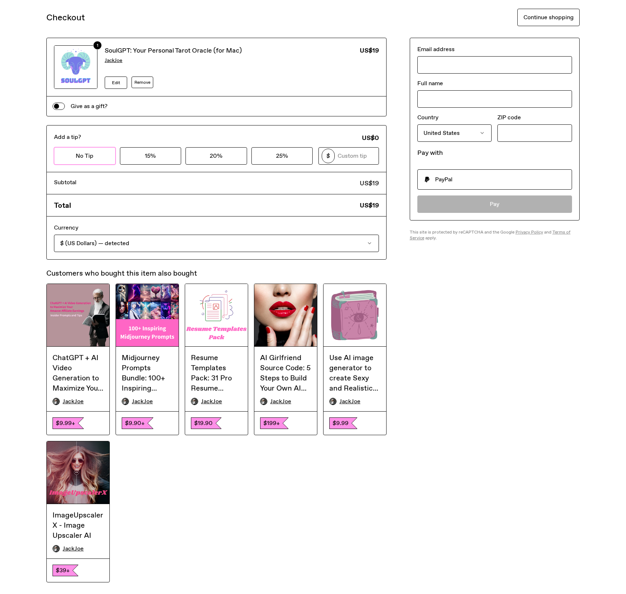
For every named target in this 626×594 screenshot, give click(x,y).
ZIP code (509, 117)
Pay (495, 204)
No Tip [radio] (84, 155)
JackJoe (113, 60)
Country (427, 117)
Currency (66, 227)
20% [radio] (216, 155)
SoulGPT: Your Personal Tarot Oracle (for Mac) (173, 50)
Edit (116, 82)
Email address (436, 49)
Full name (430, 83)
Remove (142, 82)
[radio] (494, 179)
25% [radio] (282, 155)
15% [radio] (150, 155)
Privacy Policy (529, 232)
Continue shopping (548, 17)
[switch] (59, 106)
